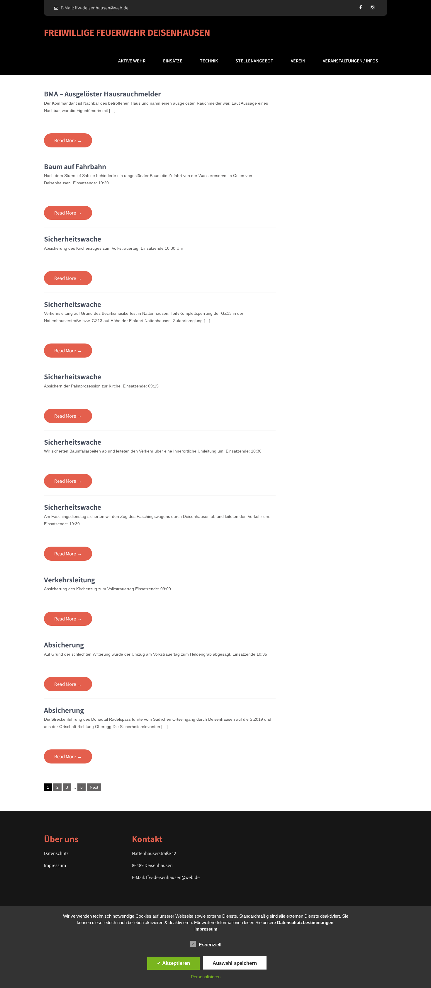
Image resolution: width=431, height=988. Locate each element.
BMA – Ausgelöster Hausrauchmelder (102, 93)
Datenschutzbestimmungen (305, 922)
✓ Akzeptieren (173, 963)
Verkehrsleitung (69, 579)
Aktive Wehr (131, 61)
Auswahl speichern (235, 963)
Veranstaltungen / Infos (350, 61)
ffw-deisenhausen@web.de (173, 877)
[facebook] (360, 7)
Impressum (55, 865)
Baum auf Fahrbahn (75, 166)
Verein (298, 61)
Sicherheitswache (72, 239)
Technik (209, 61)
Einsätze (172, 61)
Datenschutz (56, 853)
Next (94, 787)
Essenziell (210, 944)
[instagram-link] (372, 7)
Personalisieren (205, 976)
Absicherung (64, 644)
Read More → (68, 140)
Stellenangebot (254, 61)
